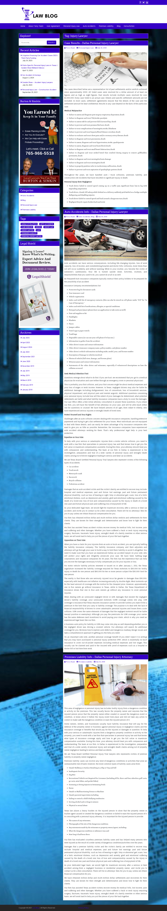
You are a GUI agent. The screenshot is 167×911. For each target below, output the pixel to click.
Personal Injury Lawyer (32, 236)
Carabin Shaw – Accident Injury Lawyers (37, 82)
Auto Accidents (89, 26)
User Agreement (53, 26)
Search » (51, 42)
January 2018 (27, 390)
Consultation (129, 26)
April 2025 (26, 343)
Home (22, 26)
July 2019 (25, 371)
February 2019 (27, 385)
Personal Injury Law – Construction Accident (39, 90)
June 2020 (26, 361)
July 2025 (25, 338)
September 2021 (28, 357)
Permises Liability (29, 233)
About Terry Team (36, 26)
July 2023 (25, 352)
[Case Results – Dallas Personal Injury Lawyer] (105, 69)
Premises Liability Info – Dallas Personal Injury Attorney (99, 657)
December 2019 (28, 366)
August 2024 (27, 347)
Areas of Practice (29, 224)
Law (38, 230)
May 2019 (26, 375)
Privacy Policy (83, 908)
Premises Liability (106, 26)
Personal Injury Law (71, 26)
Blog (118, 26)
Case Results (27, 227)
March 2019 (26, 380)
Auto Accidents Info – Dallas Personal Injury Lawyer (96, 211)
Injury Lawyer (27, 230)
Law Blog (35, 908)
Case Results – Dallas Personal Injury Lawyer (92, 43)
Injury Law (49, 227)
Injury (38, 227)
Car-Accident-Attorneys (31, 75)
